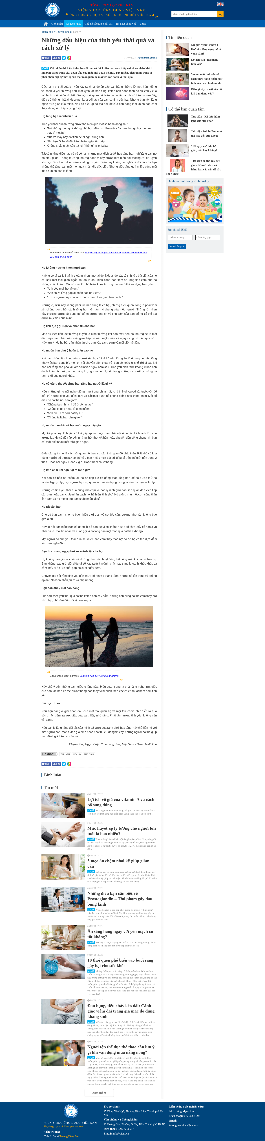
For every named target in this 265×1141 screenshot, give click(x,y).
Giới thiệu (57, 23)
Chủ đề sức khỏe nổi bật (98, 23)
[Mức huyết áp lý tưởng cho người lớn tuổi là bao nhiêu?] (63, 834)
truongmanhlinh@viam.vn (184, 1125)
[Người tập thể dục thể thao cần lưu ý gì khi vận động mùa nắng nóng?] (63, 1053)
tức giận (89, 754)
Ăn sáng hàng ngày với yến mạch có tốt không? (120, 934)
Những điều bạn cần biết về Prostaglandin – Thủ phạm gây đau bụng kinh (119, 899)
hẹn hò (77, 754)
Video (143, 23)
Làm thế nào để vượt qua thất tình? (100, 675)
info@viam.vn (120, 1133)
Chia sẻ (56, 58)
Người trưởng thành (147, 57)
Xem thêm (99, 1092)
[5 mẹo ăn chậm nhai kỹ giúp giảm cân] (63, 867)
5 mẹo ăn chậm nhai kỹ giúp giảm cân (118, 863)
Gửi (47, 58)
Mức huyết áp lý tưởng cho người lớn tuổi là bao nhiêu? (121, 831)
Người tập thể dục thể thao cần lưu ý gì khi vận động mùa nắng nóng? (120, 1050)
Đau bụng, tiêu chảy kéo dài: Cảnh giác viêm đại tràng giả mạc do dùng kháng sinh (120, 1011)
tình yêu (65, 754)
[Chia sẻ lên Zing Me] (69, 58)
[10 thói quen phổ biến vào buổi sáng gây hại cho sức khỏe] (63, 966)
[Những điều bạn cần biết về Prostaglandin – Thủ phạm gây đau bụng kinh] (63, 899)
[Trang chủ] (45, 23)
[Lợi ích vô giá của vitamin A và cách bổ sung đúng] (63, 805)
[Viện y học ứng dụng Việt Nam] (71, 1111)
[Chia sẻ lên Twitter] (64, 58)
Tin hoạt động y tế (126, 23)
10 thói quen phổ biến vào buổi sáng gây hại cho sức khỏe (120, 963)
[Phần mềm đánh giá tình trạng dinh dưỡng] (195, 204)
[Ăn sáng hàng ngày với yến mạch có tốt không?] (63, 937)
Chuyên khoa (73, 23)
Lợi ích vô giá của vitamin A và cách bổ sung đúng (120, 802)
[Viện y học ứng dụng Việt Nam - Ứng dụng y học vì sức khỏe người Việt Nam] (52, 10)
